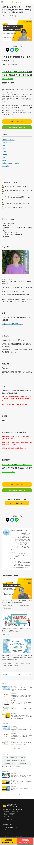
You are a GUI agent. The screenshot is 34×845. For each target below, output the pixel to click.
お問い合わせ (6, 837)
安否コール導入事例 (8, 818)
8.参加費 (4, 160)
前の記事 (6, 674)
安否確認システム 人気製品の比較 (11, 811)
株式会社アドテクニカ (22, 530)
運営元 (13, 837)
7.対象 (3, 157)
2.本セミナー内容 (6, 142)
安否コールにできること (9, 814)
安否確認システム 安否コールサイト (12, 809)
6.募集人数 (4, 154)
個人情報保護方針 (20, 837)
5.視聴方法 (4, 151)
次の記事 (27, 674)
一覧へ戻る (17, 674)
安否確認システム (7, 824)
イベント (5, 830)
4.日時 (3, 148)
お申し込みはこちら (17, 121)
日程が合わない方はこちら (17, 127)
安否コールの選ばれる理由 (9, 813)
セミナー (5, 832)
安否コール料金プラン (8, 816)
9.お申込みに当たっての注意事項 (10, 163)
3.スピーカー (5, 145)
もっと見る (17, 748)
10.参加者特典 (5, 166)
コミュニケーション (8, 819)
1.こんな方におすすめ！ (8, 140)
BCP (4, 822)
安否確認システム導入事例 (10, 827)
